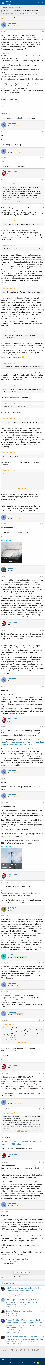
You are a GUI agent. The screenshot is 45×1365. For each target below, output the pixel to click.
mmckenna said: (8, 1113)
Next (23, 1273)
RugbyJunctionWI (11, 1293)
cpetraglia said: (7, 1024)
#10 (43, 778)
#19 (43, 1162)
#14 (43, 963)
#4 (43, 179)
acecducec (6, 13)
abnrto (10, 955)
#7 (43, 630)
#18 (43, 1109)
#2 (43, 131)
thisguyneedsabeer (11, 1341)
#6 (43, 576)
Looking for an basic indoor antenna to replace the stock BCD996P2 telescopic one (24, 1338)
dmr (31, 13)
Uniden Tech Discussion (19, 1304)
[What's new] (42, 3)
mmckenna (12, 171)
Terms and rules (15, 1363)
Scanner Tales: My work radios (19, 1311)
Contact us (5, 1363)
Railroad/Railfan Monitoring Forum (27, 1293)
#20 (43, 1211)
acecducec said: (7, 184)
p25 (35, 13)
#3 (43, 158)
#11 (43, 802)
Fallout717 (9, 1330)
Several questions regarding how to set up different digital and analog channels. (23, 1300)
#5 (43, 524)
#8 (43, 687)
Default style (7, 1360)
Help (33, 1363)
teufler (10, 568)
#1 (43, 31)
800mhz (25, 13)
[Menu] (3, 2)
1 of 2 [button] (16, 1273)
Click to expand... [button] (22, 202)
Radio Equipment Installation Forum (24, 1330)
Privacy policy (26, 1363)
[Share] (40, 31)
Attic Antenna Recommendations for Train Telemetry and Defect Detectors (24, 1289)
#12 (43, 882)
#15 (43, 991)
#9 (43, 727)
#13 (43, 916)
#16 (43, 1020)
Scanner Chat (14, 1313)
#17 (43, 1073)
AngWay (8, 1304)
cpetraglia (11, 908)
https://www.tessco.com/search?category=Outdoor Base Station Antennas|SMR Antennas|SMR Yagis (22, 743)
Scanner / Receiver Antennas (27, 1341)
